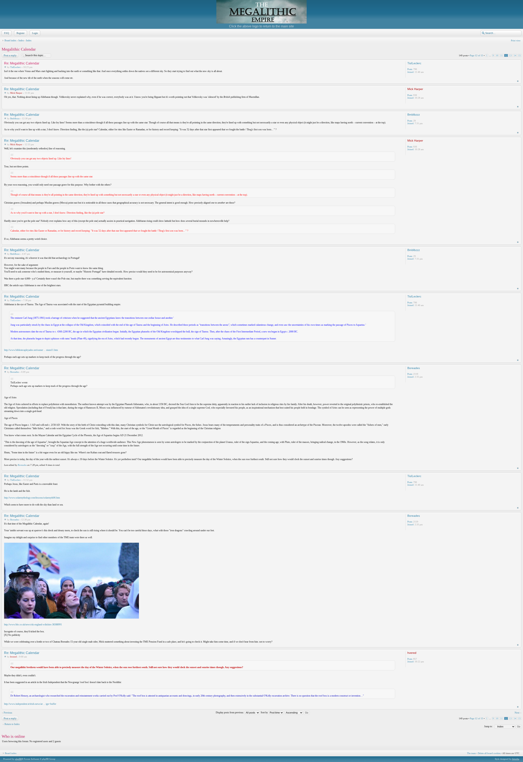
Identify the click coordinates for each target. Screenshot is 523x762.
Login (35, 33)
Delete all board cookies (489, 753)
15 (519, 55)
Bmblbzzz (15, 118)
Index (21, 40)
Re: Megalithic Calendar (21, 63)
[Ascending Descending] (297, 712)
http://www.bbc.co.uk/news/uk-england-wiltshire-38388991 (33, 624)
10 (497, 55)
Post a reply (10, 55)
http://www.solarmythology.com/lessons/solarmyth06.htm (32, 497)
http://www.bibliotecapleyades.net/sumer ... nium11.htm (31, 350)
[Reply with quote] (388, 63)
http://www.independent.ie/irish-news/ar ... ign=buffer (30, 703)
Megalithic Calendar (19, 49)
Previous (8, 712)
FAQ (6, 33)
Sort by (264, 712)
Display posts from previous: (230, 712)
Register (21, 33)
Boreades (14, 372)
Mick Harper (16, 93)
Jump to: (488, 726)
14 (515, 55)
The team (471, 753)
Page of (476, 55)
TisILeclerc (15, 67)
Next (517, 712)
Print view (516, 40)
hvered (13, 656)
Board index (10, 40)
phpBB (18, 759)
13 (510, 55)
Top (518, 81)
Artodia (515, 759)
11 (501, 55)
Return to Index (12, 724)
